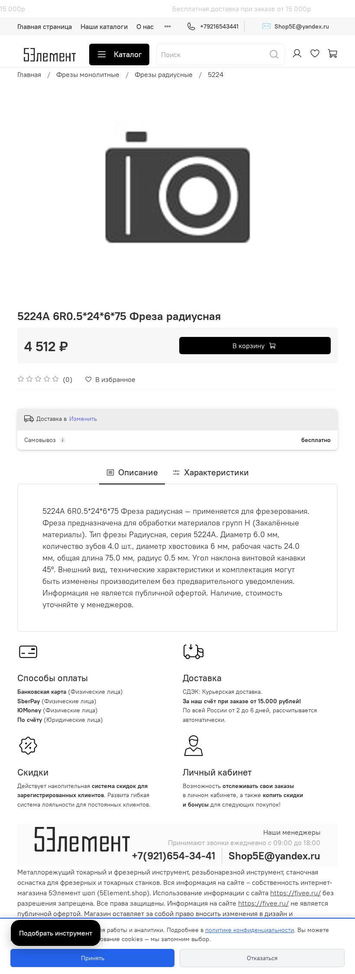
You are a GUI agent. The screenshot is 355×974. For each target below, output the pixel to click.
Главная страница (44, 26)
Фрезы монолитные (87, 74)
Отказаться (262, 958)
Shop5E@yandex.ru (295, 26)
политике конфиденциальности (249, 930)
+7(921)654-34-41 (173, 855)
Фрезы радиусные (164, 74)
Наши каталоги (104, 26)
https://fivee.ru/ (295, 892)
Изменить (83, 419)
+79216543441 (219, 26)
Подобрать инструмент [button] (55, 933)
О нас (145, 26)
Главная (29, 74)
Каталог (128, 54)
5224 (215, 74)
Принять (92, 958)
